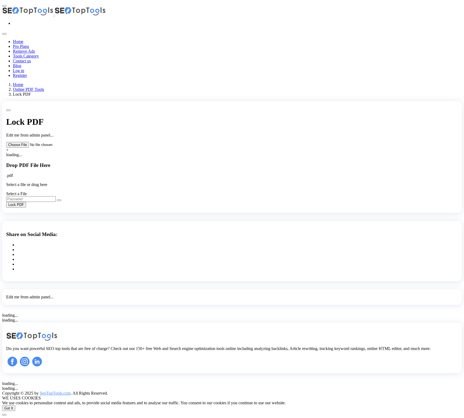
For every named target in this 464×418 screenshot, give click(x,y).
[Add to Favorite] (8, 110)
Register (20, 75)
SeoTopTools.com (55, 393)
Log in (18, 70)
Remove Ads (24, 51)
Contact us (22, 61)
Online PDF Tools (28, 89)
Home (18, 41)
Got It (8, 408)
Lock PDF (16, 205)
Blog (17, 65)
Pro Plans (21, 46)
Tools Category (26, 56)
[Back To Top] (4, 415)
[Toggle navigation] (4, 34)
